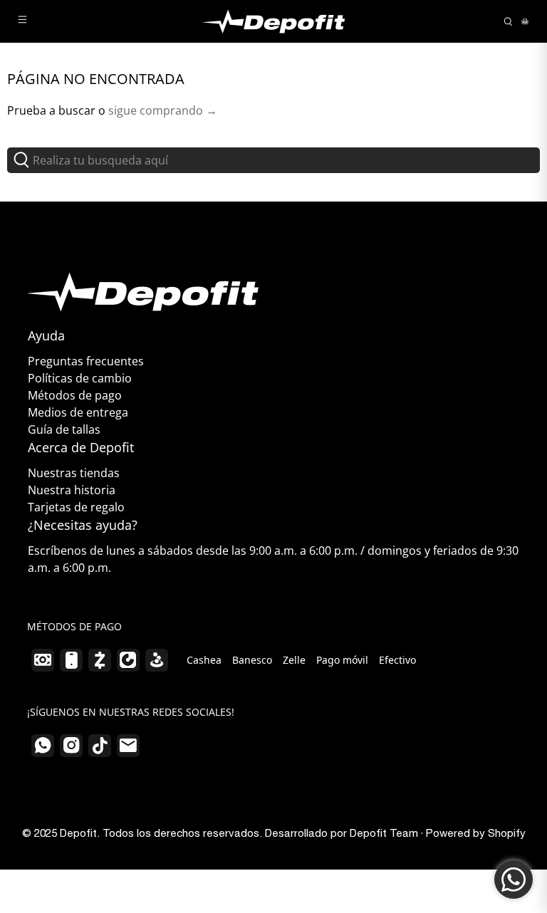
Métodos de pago (75, 395)
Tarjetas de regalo (76, 507)
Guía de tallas (64, 429)
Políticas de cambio (80, 378)
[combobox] (273, 160)
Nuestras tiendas (74, 473)
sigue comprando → (162, 110)
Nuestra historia (71, 490)
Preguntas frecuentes (86, 361)
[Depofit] (273, 21)
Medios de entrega (78, 412)
